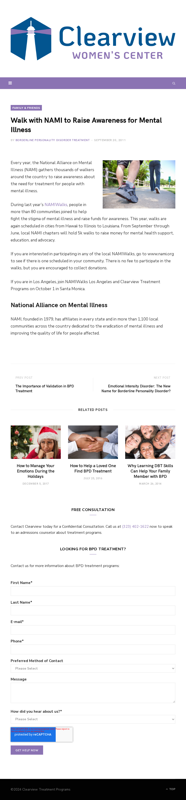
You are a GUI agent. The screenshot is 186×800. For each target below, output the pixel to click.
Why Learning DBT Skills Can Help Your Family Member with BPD (150, 471)
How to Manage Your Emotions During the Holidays (35, 471)
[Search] (174, 83)
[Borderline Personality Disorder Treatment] (93, 38)
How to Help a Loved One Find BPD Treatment (93, 468)
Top (171, 789)
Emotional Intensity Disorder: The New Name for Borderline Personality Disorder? (135, 388)
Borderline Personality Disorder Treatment (53, 140)
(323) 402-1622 (135, 526)
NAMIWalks (56, 205)
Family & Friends (26, 108)
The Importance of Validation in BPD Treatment (45, 388)
